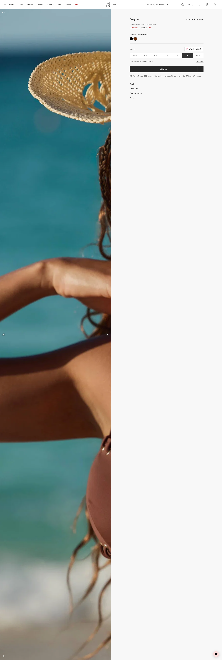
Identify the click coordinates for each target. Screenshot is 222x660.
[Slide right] (107, 334)
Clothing (50, 4)
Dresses (30, 4)
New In (12, 4)
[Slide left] (3, 334)
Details (132, 84)
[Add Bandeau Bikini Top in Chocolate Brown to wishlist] (200, 69)
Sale (76, 4)
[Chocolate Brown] (135, 38)
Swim (59, 4)
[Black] (131, 38)
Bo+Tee (68, 4)
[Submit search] (182, 4)
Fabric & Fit (133, 89)
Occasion (40, 4)
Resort (21, 4)
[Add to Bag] (163, 69)
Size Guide (199, 62)
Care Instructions (136, 93)
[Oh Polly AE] (111, 4)
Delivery (133, 98)
